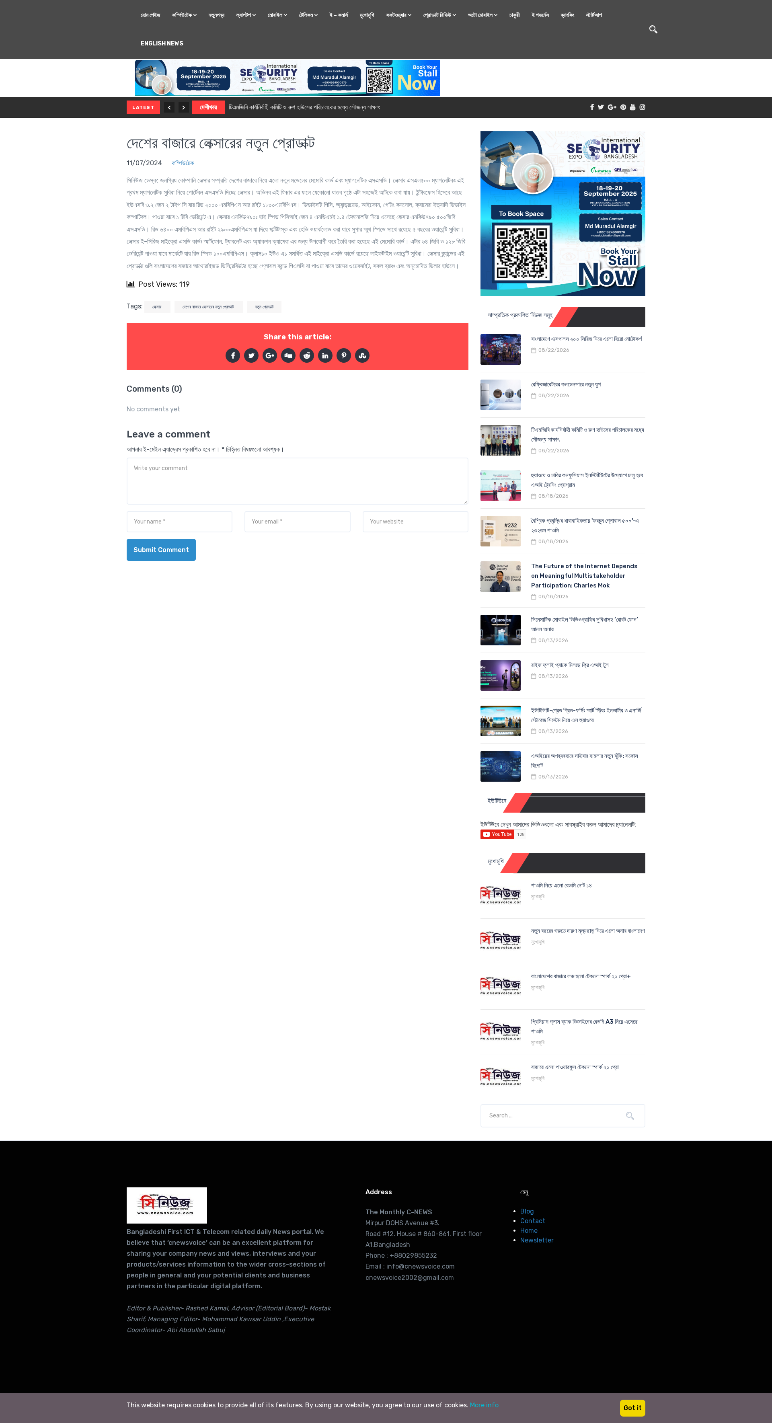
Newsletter (537, 1240)
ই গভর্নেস (540, 15)
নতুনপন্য (216, 15)
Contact (532, 1221)
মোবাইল (275, 15)
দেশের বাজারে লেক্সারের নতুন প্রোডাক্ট (221, 142)
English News (162, 43)
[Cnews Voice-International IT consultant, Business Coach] (167, 1205)
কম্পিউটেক (182, 15)
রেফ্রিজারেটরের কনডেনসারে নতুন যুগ (566, 384)
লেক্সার (157, 307)
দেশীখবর (208, 107)
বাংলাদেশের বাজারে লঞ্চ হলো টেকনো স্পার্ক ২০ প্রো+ (581, 976)
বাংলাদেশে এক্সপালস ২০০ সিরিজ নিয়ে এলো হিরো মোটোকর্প (586, 339)
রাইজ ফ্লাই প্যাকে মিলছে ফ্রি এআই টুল (570, 665)
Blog (527, 1211)
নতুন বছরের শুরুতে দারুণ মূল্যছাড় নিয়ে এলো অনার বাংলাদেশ (588, 930)
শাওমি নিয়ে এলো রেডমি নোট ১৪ (561, 885)
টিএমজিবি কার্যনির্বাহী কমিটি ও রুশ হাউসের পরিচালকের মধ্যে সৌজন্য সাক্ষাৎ (304, 107)
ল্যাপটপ (244, 15)
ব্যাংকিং (567, 15)
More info (484, 1405)
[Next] (184, 107)
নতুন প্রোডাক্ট (264, 307)
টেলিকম (306, 15)
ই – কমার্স (339, 15)
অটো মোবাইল (481, 15)
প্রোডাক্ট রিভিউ (437, 15)
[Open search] (653, 29)
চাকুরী (514, 15)
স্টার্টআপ (594, 15)
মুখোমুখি (367, 15)
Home (529, 1230)
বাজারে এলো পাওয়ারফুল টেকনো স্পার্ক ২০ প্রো (575, 1067)
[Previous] (169, 107)
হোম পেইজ (150, 15)
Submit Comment (161, 550)
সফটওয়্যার (397, 15)
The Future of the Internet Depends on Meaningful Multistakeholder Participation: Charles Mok (584, 576)
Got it (633, 1408)
